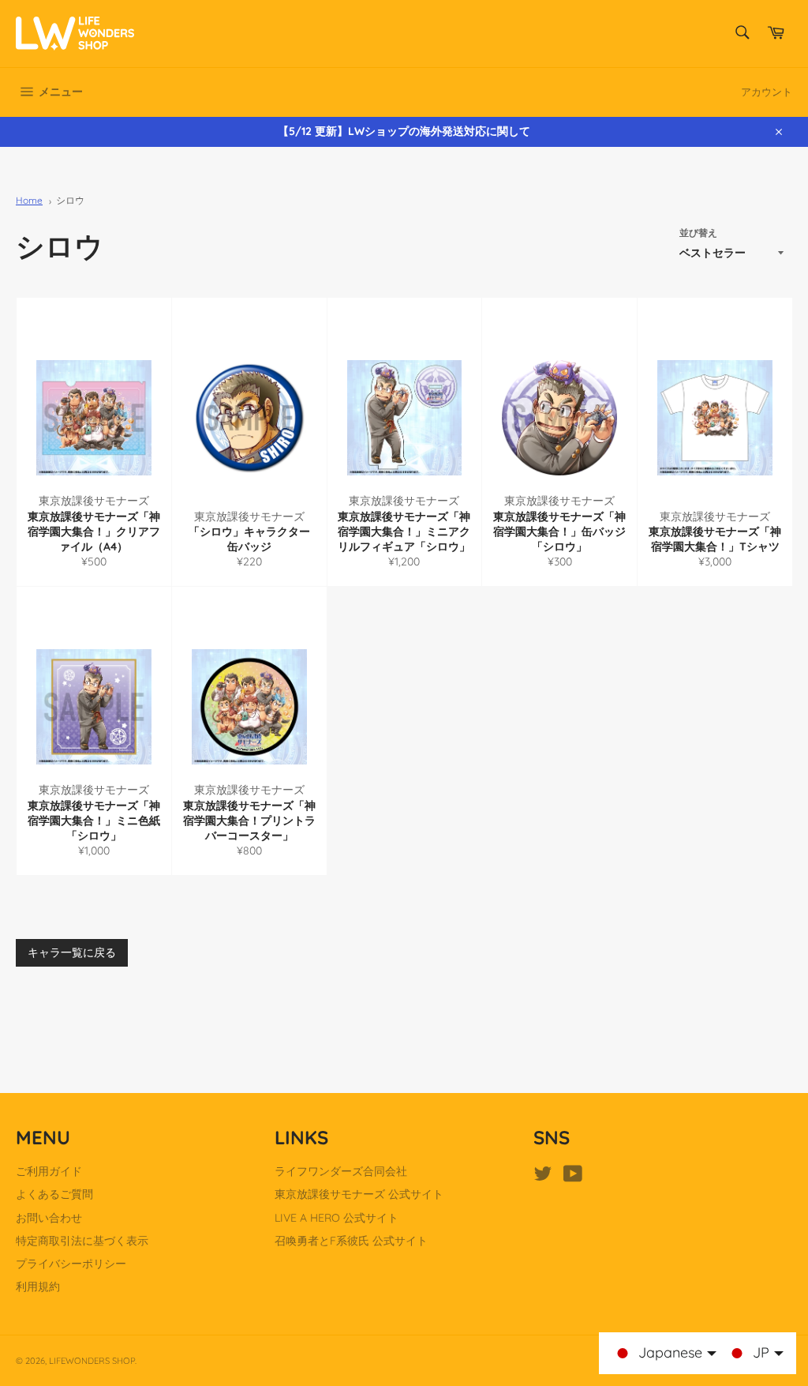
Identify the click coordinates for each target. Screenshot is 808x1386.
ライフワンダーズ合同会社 (341, 1171)
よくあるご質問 (54, 1194)
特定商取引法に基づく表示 (82, 1241)
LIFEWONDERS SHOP (92, 1360)
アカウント (766, 91)
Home (29, 200)
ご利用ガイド (49, 1171)
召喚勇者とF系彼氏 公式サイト (351, 1241)
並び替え (698, 233)
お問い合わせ (49, 1218)
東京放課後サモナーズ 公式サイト (359, 1194)
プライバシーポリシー (71, 1263)
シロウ (70, 200)
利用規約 (38, 1286)
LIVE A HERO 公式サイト (336, 1218)
